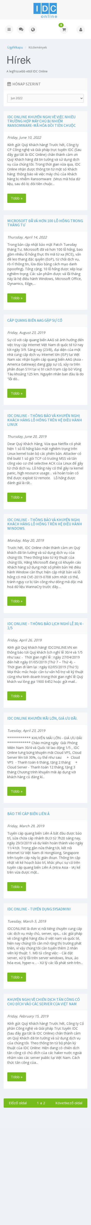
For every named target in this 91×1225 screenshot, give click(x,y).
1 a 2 (41, 1102)
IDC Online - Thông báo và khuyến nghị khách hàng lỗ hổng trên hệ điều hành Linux (44, 420)
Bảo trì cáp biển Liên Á (28, 813)
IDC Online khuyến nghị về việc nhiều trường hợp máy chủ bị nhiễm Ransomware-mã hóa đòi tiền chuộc (41, 121)
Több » (17, 198)
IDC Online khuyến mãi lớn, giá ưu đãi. (42, 718)
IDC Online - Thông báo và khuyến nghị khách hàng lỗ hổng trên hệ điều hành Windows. (44, 524)
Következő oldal (68, 1102)
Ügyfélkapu (15, 47)
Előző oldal (18, 1102)
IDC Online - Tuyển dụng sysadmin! (39, 908)
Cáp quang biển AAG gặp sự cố (34, 320)
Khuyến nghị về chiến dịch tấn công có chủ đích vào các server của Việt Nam (43, 1001)
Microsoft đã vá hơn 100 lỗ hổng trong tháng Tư (45, 223)
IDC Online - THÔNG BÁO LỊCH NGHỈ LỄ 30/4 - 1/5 (45, 625)
